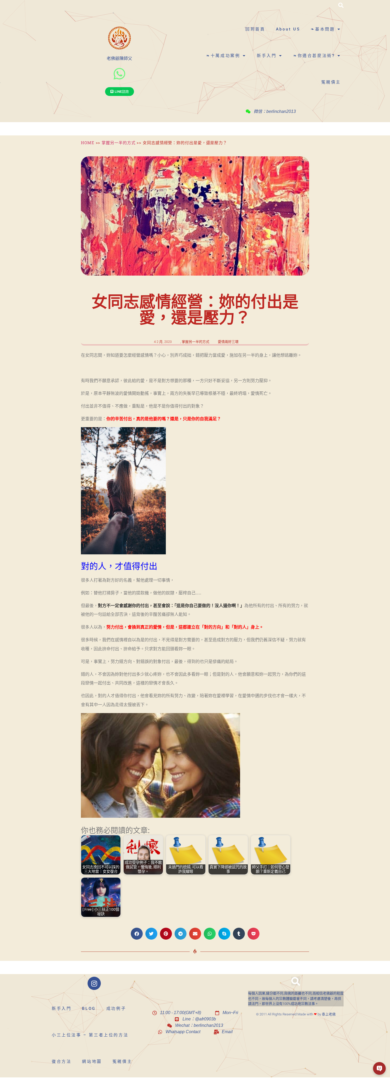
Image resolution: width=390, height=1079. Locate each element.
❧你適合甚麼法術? (314, 55)
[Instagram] (94, 983)
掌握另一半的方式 (118, 142)
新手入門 (266, 55)
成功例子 (116, 1008)
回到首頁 (255, 29)
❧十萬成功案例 (223, 55)
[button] (341, 5)
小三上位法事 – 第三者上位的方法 (90, 1035)
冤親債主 (331, 82)
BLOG (89, 1008)
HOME (87, 142)
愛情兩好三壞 (228, 342)
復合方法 (61, 1061)
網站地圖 (92, 1061)
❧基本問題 (323, 29)
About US (288, 29)
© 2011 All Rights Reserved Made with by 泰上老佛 (296, 1014)
